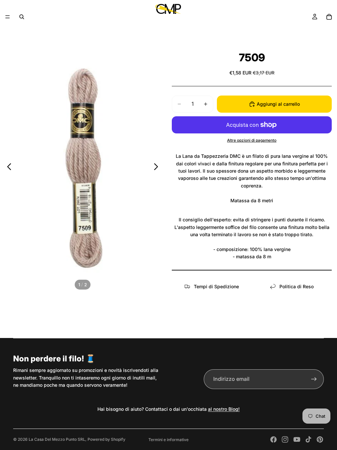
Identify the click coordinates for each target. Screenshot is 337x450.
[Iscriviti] (314, 379)
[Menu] (7, 16)
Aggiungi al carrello (278, 104)
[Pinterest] (320, 439)
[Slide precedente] (7, 167)
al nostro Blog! (224, 409)
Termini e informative (168, 439)
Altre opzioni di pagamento (251, 140)
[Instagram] (285, 439)
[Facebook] (273, 439)
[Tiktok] (308, 439)
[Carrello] (329, 17)
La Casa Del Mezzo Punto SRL (57, 439)
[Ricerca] (21, 17)
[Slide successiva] (157, 167)
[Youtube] (297, 439)
